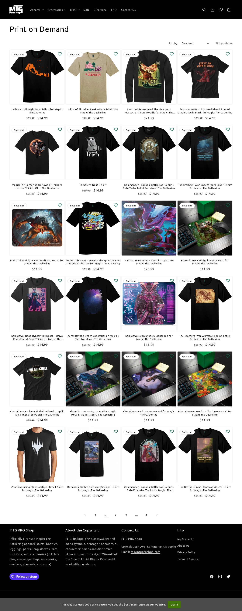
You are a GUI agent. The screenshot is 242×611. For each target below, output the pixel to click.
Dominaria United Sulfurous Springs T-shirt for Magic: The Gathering (93, 488)
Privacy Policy (186, 552)
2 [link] (106, 514)
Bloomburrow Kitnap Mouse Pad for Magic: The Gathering (149, 413)
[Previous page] (85, 514)
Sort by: (173, 43)
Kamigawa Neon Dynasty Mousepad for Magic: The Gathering (149, 337)
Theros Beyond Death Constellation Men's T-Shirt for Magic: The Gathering (93, 337)
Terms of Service (188, 559)
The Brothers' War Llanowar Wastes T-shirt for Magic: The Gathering (205, 488)
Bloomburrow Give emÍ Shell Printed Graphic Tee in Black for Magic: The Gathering (37, 413)
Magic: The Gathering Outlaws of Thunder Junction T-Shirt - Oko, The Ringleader (37, 186)
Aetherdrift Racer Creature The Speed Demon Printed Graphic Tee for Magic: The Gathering (93, 262)
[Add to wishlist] (60, 54)
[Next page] (157, 514)
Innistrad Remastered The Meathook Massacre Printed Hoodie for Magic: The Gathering (149, 111)
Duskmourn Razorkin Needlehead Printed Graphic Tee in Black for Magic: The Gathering (205, 111)
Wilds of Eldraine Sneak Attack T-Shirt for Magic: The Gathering (93, 111)
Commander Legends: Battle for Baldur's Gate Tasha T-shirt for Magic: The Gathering (149, 186)
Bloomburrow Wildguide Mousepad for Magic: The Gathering (205, 262)
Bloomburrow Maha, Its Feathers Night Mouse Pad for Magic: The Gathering (93, 413)
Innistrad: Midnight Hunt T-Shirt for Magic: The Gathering (37, 111)
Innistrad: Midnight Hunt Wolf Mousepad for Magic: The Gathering (37, 262)
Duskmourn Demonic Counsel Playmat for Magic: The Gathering (149, 262)
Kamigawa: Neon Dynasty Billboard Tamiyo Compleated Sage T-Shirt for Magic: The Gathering (37, 337)
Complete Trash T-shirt (93, 184)
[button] (36, 10)
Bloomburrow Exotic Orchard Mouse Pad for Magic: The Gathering (205, 413)
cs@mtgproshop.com (145, 551)
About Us (183, 545)
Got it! (174, 604)
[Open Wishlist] (221, 9)
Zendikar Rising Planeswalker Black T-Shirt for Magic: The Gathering (37, 488)
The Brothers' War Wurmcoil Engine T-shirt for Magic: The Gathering (204, 337)
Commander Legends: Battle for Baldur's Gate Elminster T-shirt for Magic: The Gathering (149, 488)
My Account (185, 539)
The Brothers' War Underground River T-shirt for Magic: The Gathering (205, 186)
